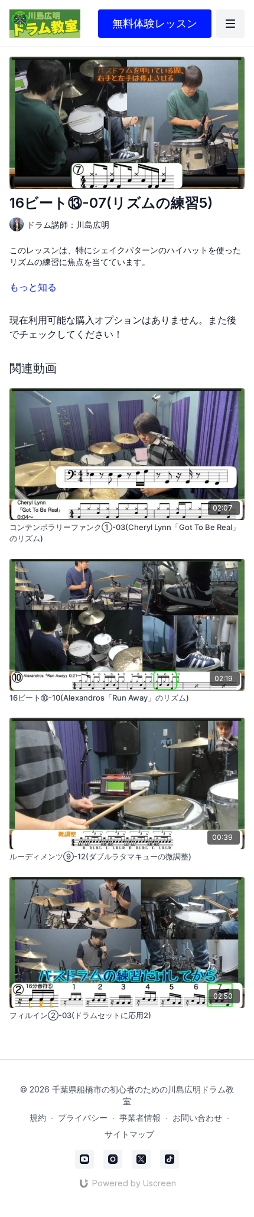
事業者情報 (140, 1118)
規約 (38, 1118)
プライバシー (83, 1118)
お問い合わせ (197, 1118)
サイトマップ (129, 1134)
